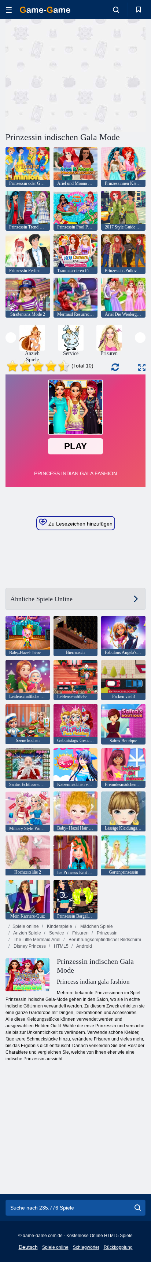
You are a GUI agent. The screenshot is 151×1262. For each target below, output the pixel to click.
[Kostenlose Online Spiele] (45, 10)
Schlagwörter (86, 1247)
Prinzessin (107, 933)
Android (84, 946)
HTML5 (61, 946)
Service (56, 933)
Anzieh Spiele (26, 933)
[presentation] (10, 337)
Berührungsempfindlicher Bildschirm (104, 939)
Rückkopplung (118, 1247)
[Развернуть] (142, 367)
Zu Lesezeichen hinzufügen (80, 524)
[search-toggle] (116, 10)
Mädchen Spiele (96, 926)
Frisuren (80, 933)
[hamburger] (8, 9)
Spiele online (25, 926)
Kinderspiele (59, 926)
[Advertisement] (67, 74)
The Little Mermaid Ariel (36, 939)
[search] (138, 1208)
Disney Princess (29, 946)
